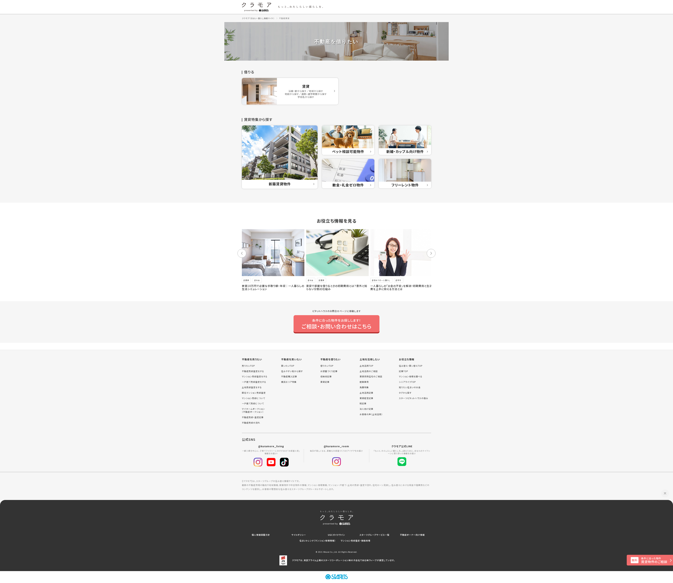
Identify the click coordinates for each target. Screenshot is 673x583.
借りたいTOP (327, 365)
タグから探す (405, 392)
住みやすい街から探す (292, 371)
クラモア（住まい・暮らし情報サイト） (258, 18)
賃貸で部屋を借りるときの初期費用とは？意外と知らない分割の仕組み (336, 287)
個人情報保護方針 (261, 534)
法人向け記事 (366, 408)
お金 (258, 280)
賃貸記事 (324, 381)
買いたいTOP (287, 365)
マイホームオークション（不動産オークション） (253, 410)
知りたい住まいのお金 (410, 387)
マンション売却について (253, 398)
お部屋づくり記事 (329, 371)
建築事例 (364, 381)
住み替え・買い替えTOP (411, 365)
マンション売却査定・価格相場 (355, 540)
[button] (241, 253)
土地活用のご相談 (369, 371)
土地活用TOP (366, 365)
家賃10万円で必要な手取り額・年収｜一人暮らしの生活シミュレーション (273, 287)
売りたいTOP (248, 365)
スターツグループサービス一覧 (374, 534)
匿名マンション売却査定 (254, 392)
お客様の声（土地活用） (371, 414)
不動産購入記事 (289, 376)
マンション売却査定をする (254, 376)
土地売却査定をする (252, 387)
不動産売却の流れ (251, 422)
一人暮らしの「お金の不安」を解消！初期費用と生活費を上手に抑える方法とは (401, 287)
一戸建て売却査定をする (254, 381)
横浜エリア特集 (289, 381)
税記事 (363, 403)
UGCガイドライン (336, 534)
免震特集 (364, 387)
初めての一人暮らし (382, 280)
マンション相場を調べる (410, 376)
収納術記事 (326, 376)
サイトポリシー (298, 534)
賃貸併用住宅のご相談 (371, 376)
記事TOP (403, 371)
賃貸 (247, 280)
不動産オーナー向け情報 (412, 534)
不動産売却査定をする (253, 371)
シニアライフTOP (407, 381)
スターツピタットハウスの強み (413, 398)
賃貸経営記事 (366, 398)
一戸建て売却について (253, 403)
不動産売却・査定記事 (253, 417)
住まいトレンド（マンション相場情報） (318, 540)
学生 (399, 280)
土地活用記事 (366, 392)
